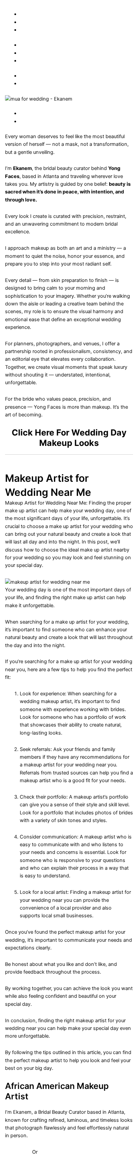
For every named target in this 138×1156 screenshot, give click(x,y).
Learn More (18, 1152)
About (26, 22)
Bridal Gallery (34, 14)
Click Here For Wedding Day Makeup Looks (69, 437)
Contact (29, 30)
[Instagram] (22, 76)
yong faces (27, 5)
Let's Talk (49, 1152)
